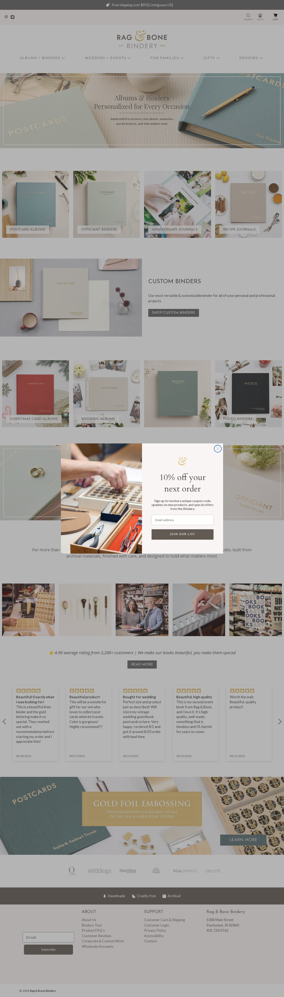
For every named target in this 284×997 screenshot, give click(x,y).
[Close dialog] (217, 448)
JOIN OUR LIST (182, 534)
